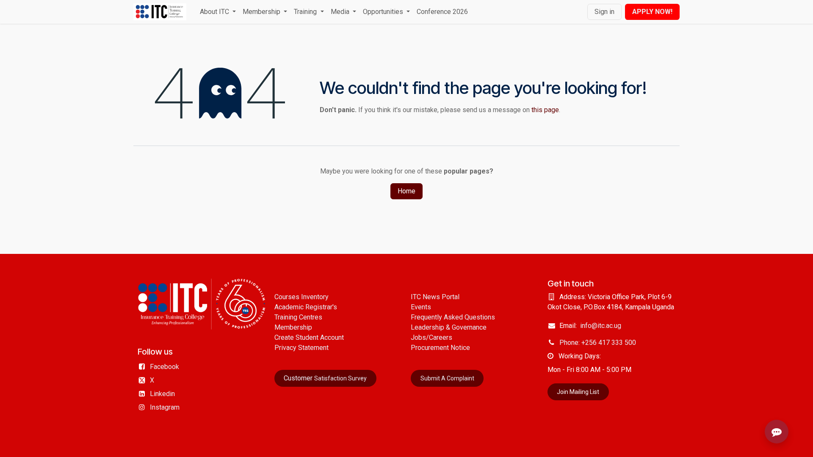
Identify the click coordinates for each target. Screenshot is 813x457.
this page (545, 110)
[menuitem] (217, 11)
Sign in (604, 12)
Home (406, 191)
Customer (325, 378)
